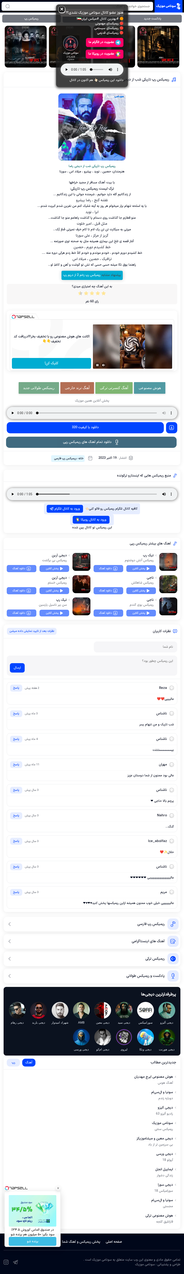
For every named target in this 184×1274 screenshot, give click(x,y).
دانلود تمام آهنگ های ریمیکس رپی (87, 442)
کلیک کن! (51, 363)
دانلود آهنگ (105, 569)
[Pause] (97, 365)
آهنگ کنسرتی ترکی (114, 388)
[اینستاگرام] (6, 1262)
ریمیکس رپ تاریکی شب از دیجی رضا (142, 79)
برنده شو (32, 1241)
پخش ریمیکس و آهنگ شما (81, 1241)
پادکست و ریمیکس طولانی (145, 976)
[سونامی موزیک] (168, 6)
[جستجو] (7, 6)
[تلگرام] (15, 1262)
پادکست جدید (152, 19)
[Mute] (103, 365)
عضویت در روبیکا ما (101, 53)
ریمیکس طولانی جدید (39, 388)
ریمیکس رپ (31, 19)
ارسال (17, 667)
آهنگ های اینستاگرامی (148, 941)
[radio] (103, 294)
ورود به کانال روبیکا (93, 519)
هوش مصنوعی (150, 388)
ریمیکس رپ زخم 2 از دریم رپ (82, 275)
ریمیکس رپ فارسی (65, 458)
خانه (80, 458)
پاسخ (16, 688)
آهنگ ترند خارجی (77, 388)
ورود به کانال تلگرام (67, 508)
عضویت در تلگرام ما (101, 42)
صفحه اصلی (114, 1241)
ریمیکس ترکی (155, 958)
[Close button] (58, 1188)
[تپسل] (13, 317)
